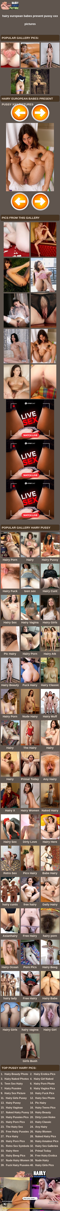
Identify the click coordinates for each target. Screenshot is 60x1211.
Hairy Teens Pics (45, 1107)
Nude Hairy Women (17, 1160)
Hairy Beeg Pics (15, 1155)
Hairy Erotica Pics (44, 1074)
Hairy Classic (43, 1122)
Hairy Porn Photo (44, 1083)
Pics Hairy (12, 1136)
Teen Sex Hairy (13, 1083)
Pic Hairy (40, 1102)
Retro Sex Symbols (17, 1146)
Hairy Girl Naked (43, 1078)
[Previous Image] (20, 122)
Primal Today (43, 1150)
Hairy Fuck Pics (44, 1093)
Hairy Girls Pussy (16, 1098)
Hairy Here (12, 1150)
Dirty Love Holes (45, 1117)
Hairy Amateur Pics (46, 1141)
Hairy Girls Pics (44, 1165)
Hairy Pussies (12, 1088)
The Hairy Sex (14, 1126)
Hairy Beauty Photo (16, 1074)
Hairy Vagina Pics (44, 1088)
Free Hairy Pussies (17, 1131)
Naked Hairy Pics (45, 1136)
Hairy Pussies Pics (17, 1117)
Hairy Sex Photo (45, 1098)
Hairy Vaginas (14, 1107)
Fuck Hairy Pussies (17, 1165)
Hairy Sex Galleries (46, 1146)
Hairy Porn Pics (15, 1122)
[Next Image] (40, 122)
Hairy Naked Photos (16, 1078)
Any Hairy (41, 1126)
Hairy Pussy (13, 1102)
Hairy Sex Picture (14, 1093)
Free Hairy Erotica (46, 1155)
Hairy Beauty (43, 1112)
